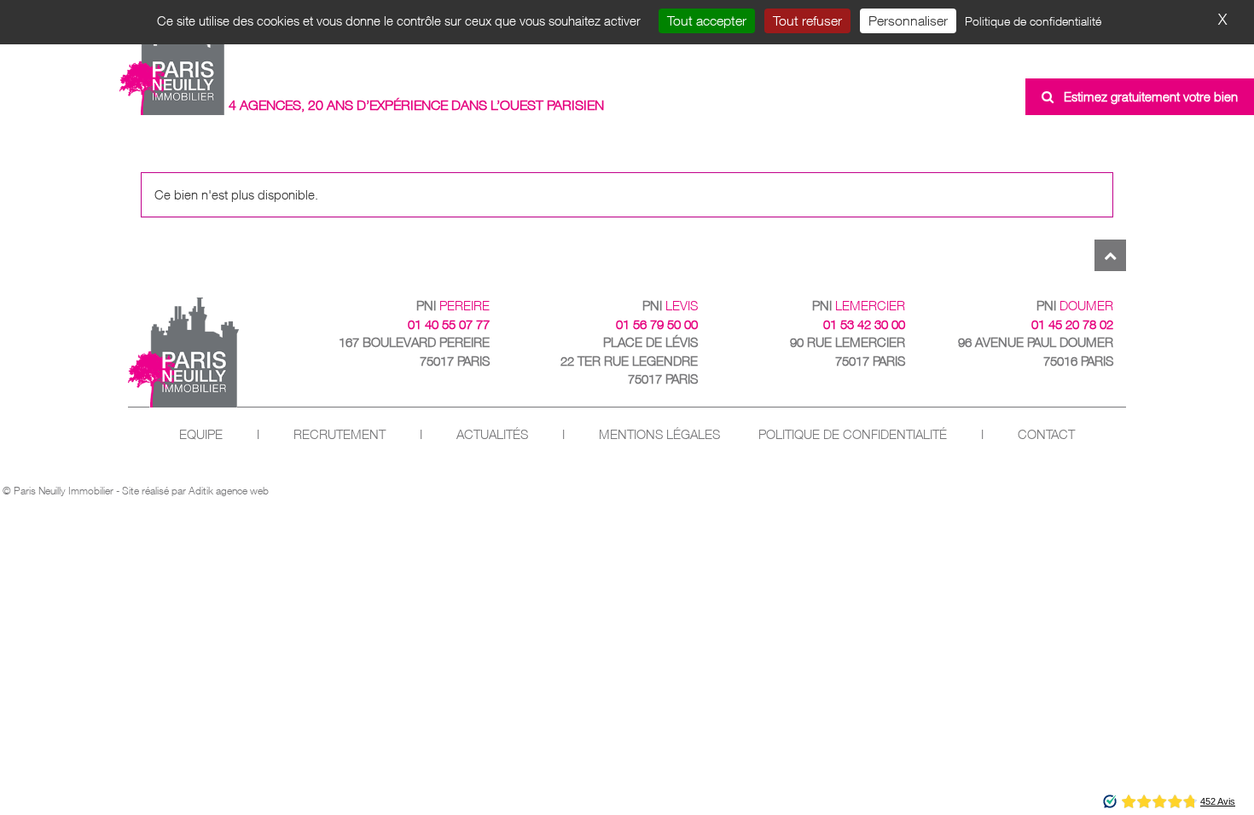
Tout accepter (706, 20)
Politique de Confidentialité (852, 434)
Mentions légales (659, 434)
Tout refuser (807, 20)
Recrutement (339, 434)
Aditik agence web (229, 490)
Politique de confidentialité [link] (1033, 21)
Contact (1046, 434)
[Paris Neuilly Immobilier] (172, 62)
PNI (453, 306)
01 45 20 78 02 (1072, 324)
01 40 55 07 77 (449, 324)
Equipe (201, 434)
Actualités (492, 434)
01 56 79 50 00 (657, 324)
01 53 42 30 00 (864, 324)
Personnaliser (908, 20)
